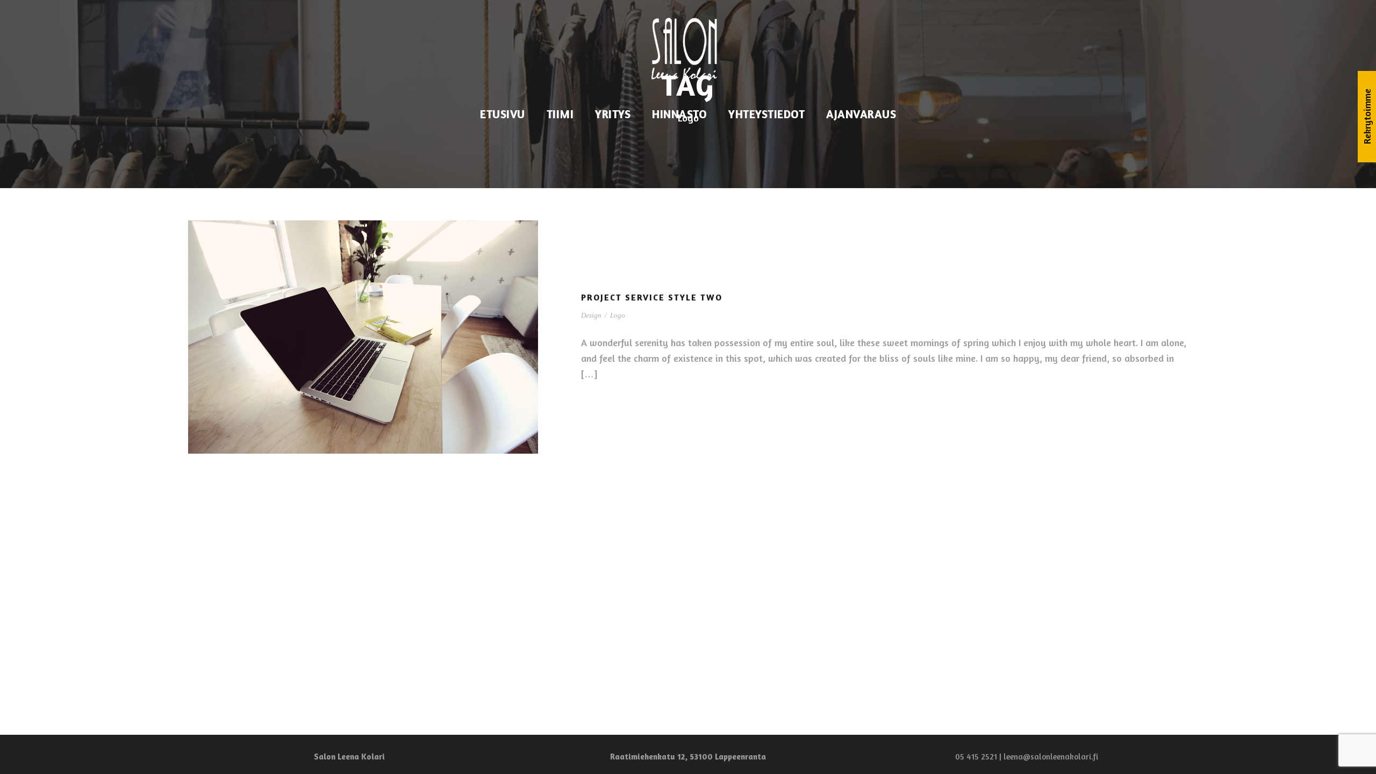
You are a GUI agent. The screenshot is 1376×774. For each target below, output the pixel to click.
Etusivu (502, 114)
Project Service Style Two (651, 297)
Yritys (612, 114)
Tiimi (560, 114)
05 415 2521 (976, 756)
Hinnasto (679, 114)
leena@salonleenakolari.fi (1051, 756)
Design (591, 315)
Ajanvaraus (861, 114)
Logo (617, 315)
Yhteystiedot (766, 114)
